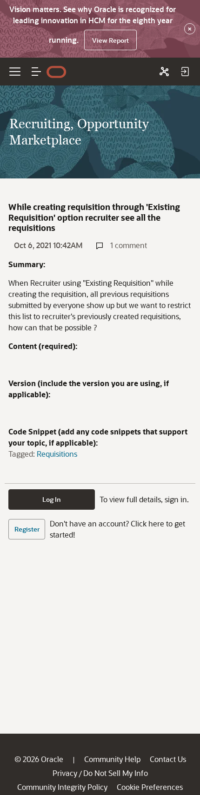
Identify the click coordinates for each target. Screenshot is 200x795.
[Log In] (184, 71)
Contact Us (168, 759)
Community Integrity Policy (62, 787)
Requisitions (57, 454)
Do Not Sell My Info (115, 773)
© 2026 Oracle (38, 759)
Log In (51, 499)
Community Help (112, 759)
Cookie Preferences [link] (150, 787)
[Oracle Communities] (164, 71)
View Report (110, 40)
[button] (36, 71)
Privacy (65, 773)
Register (27, 529)
